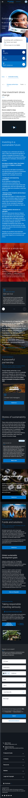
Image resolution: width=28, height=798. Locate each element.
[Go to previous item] (3, 309)
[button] (3, 77)
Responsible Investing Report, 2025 (13, 611)
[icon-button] (23, 685)
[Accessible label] (23, 52)
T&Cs (23, 708)
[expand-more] (23, 753)
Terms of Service (17, 711)
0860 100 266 (11, 744)
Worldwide (7, 783)
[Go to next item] (24, 309)
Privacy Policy (8, 711)
